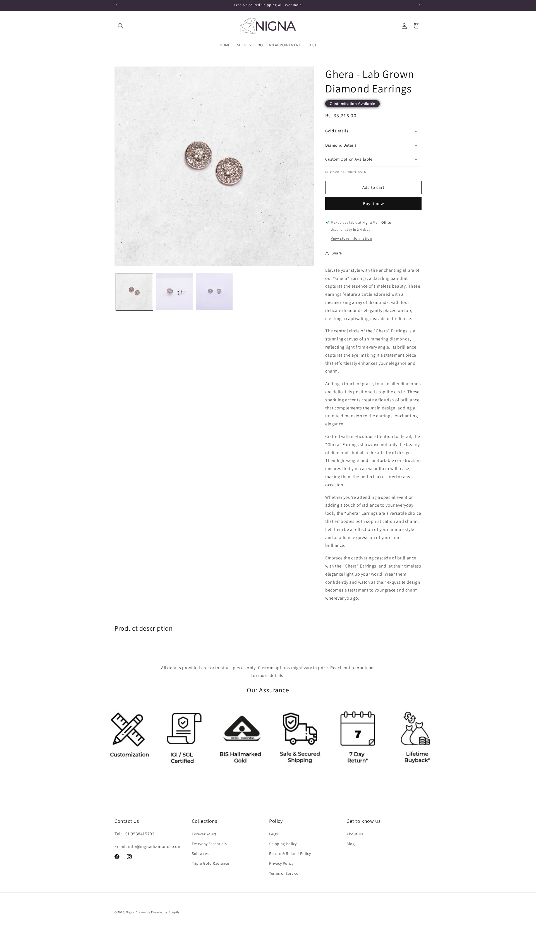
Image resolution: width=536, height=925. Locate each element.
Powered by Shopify (165, 912)
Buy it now (373, 203)
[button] (120, 26)
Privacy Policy (281, 863)
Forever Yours (204, 833)
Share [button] (337, 253)
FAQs (273, 833)
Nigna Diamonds (138, 912)
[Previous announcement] (116, 5)
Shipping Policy (283, 843)
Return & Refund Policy (290, 853)
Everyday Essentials (209, 843)
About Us (354, 833)
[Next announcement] (419, 5)
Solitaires (200, 853)
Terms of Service (283, 873)
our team (366, 668)
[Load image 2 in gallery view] (174, 291)
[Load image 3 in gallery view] (214, 291)
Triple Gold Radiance (210, 863)
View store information (351, 238)
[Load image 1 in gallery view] (134, 291)
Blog (350, 843)
